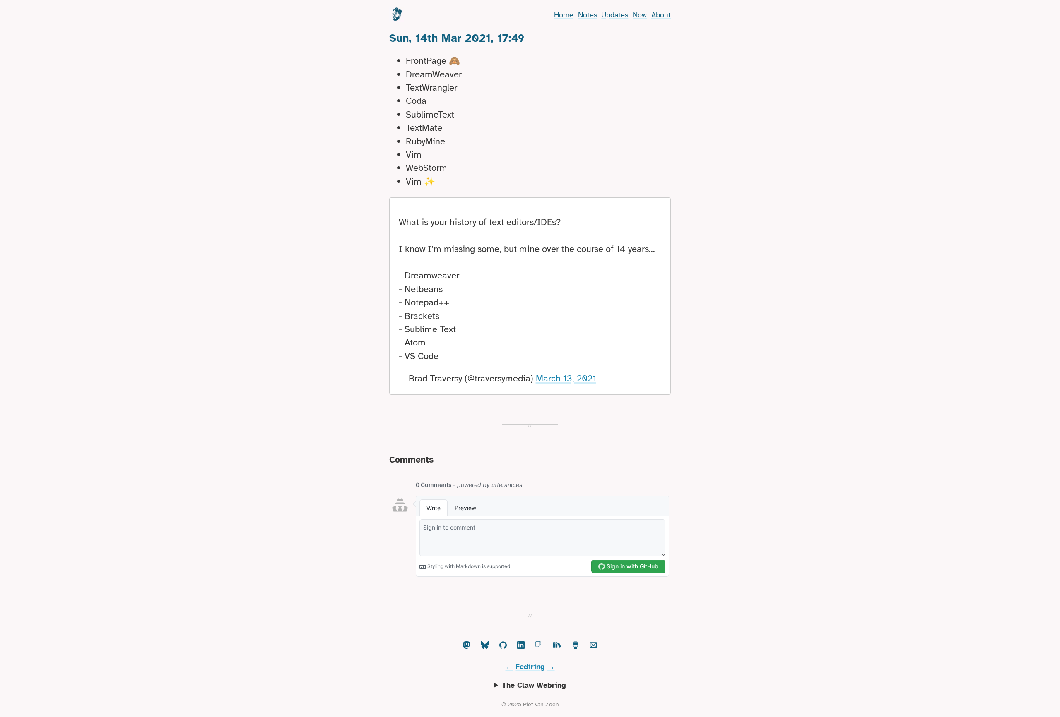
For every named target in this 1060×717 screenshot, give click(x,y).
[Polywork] (539, 645)
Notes (587, 14)
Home (563, 14)
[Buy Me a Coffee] (575, 645)
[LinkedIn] (521, 645)
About (661, 14)
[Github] (503, 645)
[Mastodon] (466, 645)
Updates (614, 14)
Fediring (530, 666)
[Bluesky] (485, 645)
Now (640, 14)
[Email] (593, 645)
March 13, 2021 (566, 378)
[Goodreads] (557, 645)
